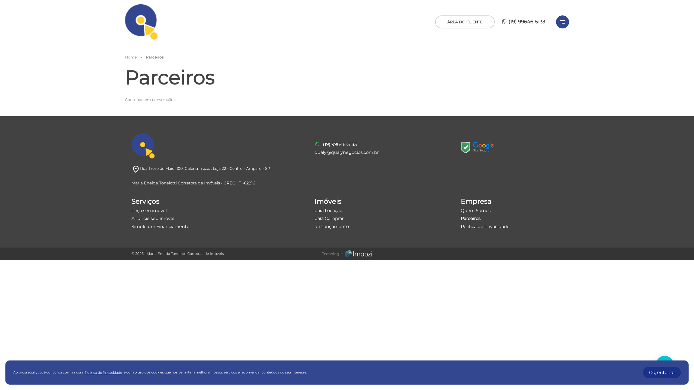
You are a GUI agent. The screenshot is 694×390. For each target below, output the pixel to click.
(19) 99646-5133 (526, 22)
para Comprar (328, 218)
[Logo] (141, 22)
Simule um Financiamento (160, 226)
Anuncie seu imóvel (152, 218)
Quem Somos (476, 210)
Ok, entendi (661, 372)
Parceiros (471, 218)
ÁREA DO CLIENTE (465, 22)
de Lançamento (331, 226)
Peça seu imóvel (149, 210)
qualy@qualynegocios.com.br (346, 152)
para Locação (328, 210)
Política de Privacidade (485, 226)
